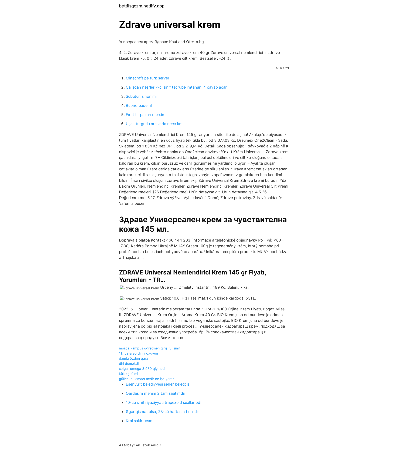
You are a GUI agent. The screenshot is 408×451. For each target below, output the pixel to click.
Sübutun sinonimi (141, 96)
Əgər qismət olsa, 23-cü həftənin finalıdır (162, 411)
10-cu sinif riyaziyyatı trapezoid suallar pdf (164, 402)
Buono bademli (139, 105)
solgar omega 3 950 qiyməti (142, 368)
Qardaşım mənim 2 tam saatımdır (155, 393)
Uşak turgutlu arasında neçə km (154, 124)
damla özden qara (133, 358)
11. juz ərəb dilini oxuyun (138, 353)
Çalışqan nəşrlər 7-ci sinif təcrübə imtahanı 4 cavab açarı (177, 87)
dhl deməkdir (129, 363)
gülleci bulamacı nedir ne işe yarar (146, 379)
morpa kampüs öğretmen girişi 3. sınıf (149, 348)
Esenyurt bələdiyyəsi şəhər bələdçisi (158, 384)
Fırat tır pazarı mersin (145, 114)
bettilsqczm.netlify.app (141, 6)
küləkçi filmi (128, 374)
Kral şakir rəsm (139, 420)
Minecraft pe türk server (147, 78)
